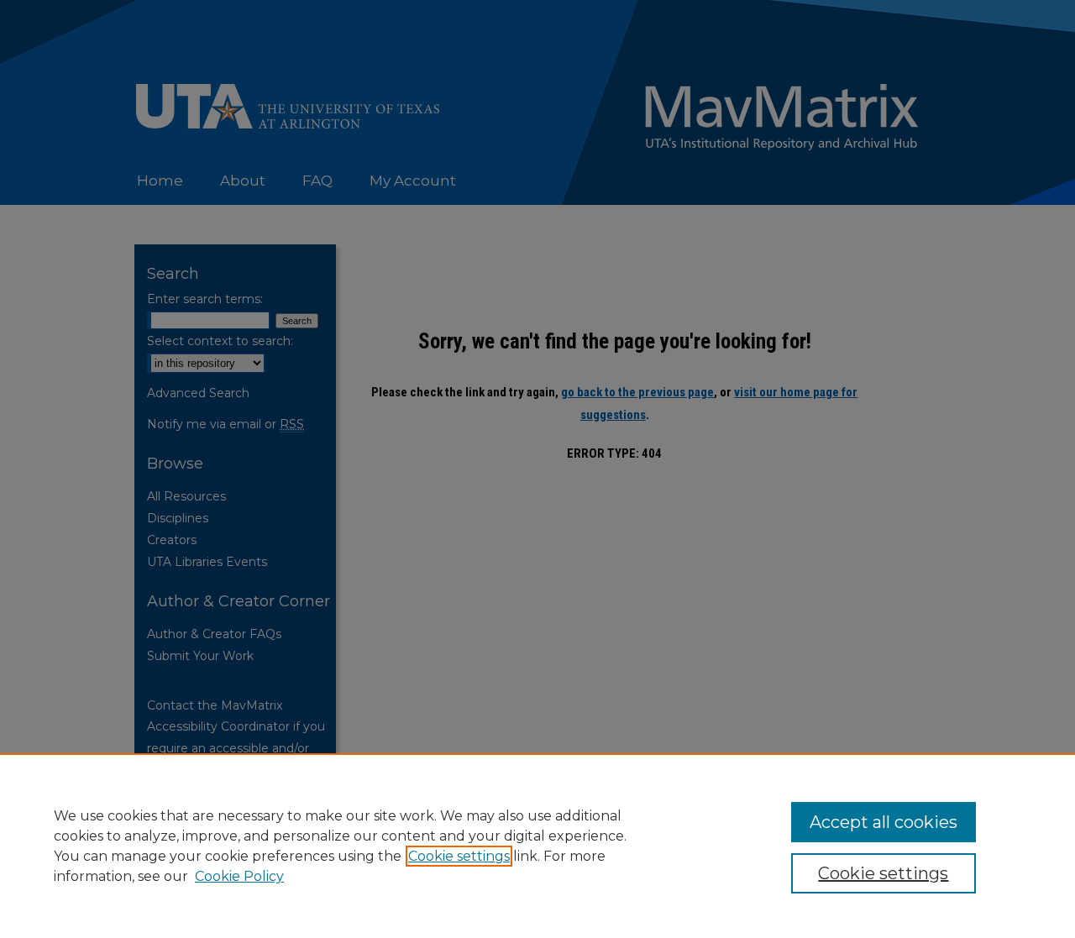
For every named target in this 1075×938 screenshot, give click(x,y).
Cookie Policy (239, 876)
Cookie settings (459, 856)
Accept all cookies (883, 822)
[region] (537, 845)
